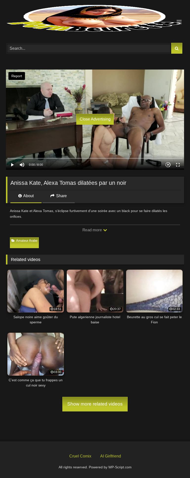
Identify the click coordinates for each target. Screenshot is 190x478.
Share (61, 196)
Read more (92, 230)
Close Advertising (95, 119)
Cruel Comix (80, 456)
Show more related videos (95, 403)
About (28, 196)
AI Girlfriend (110, 456)
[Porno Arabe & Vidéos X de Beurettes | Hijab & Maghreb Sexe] (95, 19)
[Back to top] (174, 462)
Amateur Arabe (26, 240)
